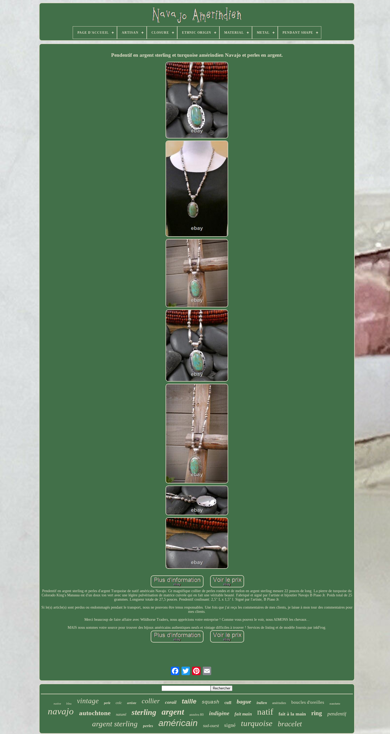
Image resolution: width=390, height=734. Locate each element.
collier (151, 701)
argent (173, 711)
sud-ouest (211, 725)
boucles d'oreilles (307, 702)
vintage (88, 701)
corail (170, 702)
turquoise (256, 723)
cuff (227, 702)
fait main (243, 713)
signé (230, 725)
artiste (131, 703)
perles (148, 726)
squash (210, 702)
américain (178, 723)
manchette (335, 703)
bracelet (290, 724)
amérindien (279, 703)
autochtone (95, 712)
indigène (219, 713)
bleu (69, 703)
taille (189, 701)
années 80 (196, 714)
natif (265, 711)
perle (107, 703)
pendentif (336, 713)
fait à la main (292, 713)
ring (316, 713)
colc (119, 703)
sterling (144, 712)
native (57, 703)
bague (244, 701)
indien (262, 703)
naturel (121, 714)
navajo (61, 711)
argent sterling (115, 723)
